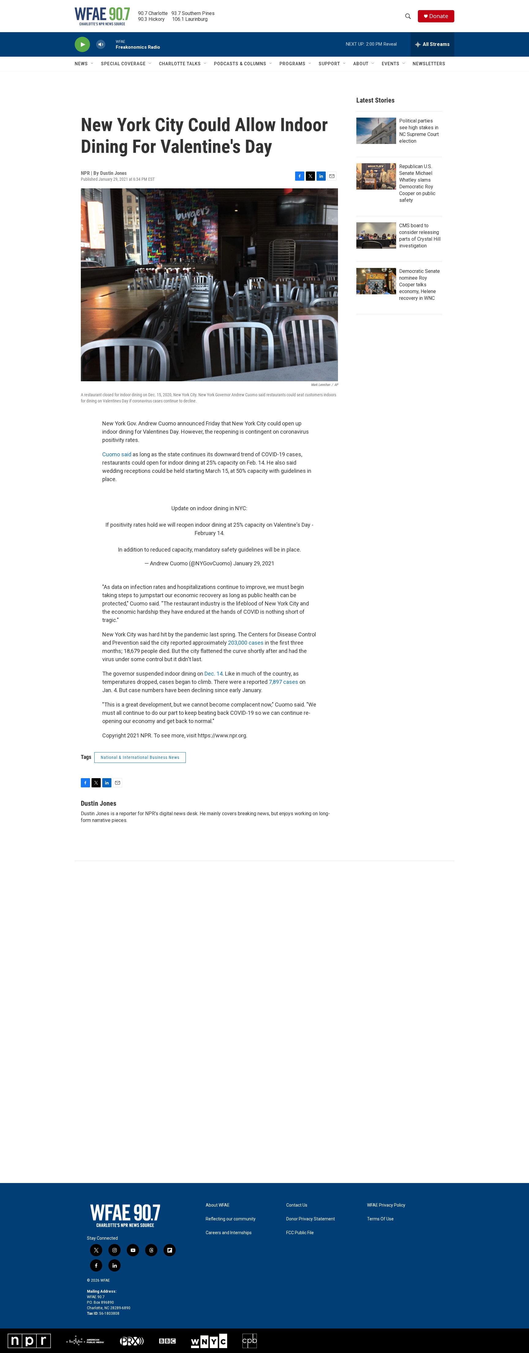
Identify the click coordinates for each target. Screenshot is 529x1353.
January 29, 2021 (253, 563)
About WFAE (218, 1205)
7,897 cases (283, 682)
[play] (82, 44)
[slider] (110, 44)
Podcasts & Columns (240, 63)
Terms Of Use (380, 1219)
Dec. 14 (213, 673)
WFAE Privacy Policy (386, 1205)
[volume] (101, 44)
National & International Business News (140, 757)
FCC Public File (300, 1233)
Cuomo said (116, 454)
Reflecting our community (231, 1219)
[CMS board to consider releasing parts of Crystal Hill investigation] (376, 235)
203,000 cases (246, 642)
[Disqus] (264, 943)
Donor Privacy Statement (310, 1219)
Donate (438, 16)
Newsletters (429, 63)
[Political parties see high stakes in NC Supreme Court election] (376, 131)
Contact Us (296, 1205)
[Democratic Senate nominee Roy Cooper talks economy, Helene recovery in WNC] (376, 281)
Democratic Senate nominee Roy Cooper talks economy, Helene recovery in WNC (419, 284)
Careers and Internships (229, 1233)
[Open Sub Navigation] (92, 63)
